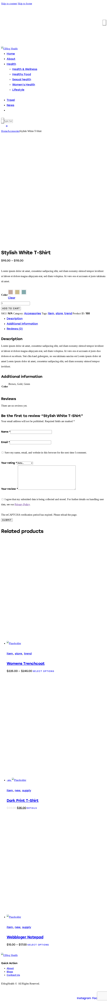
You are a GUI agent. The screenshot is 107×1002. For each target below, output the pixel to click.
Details (32, 808)
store (59, 313)
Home (4, 131)
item (51, 313)
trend (68, 313)
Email (5, 442)
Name (5, 431)
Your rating (9, 462)
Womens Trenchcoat (26, 663)
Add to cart (11, 308)
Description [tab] (15, 318)
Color (4, 294)
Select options (43, 671)
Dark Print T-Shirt (23, 800)
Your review (9, 488)
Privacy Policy (22, 504)
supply (26, 790)
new (17, 790)
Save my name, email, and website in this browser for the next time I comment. (46, 452)
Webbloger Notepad (25, 937)
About (10, 968)
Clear (11, 297)
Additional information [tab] (22, 323)
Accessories (14, 131)
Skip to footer (25, 3)
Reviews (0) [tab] (15, 328)
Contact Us (13, 975)
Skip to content (9, 3)
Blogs (10, 971)
